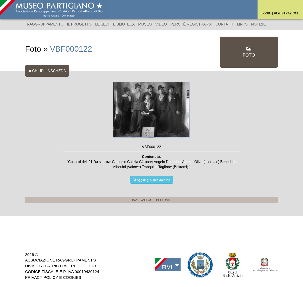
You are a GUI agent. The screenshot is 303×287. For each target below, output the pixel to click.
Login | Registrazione (280, 13)
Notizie (258, 24)
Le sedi (102, 24)
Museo (145, 24)
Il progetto (79, 24)
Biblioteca (124, 24)
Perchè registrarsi (191, 24)
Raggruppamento (45, 24)
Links (242, 24)
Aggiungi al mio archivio (153, 180)
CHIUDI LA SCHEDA (48, 71)
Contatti (224, 24)
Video (161, 24)
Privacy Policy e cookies (53, 277)
